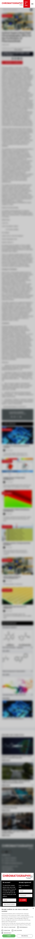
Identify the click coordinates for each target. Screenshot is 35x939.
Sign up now (26, 3)
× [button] (33, 908)
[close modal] (31, 876)
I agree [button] (9, 936)
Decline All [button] (24, 936)
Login (24, 900)
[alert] (17, 923)
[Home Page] (12, 4)
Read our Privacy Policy (25, 925)
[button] (2, 927)
